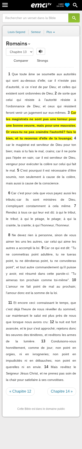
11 (10, 303)
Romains (16, 43)
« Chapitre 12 (20, 391)
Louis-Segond (16, 32)
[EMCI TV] (41, 5)
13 (43, 341)
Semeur (36, 32)
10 (74, 280)
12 (52, 322)
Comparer (20, 60)
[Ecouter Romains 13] (40, 51)
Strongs (42, 60)
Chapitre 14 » (62, 391)
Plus (49, 32)
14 (46, 367)
